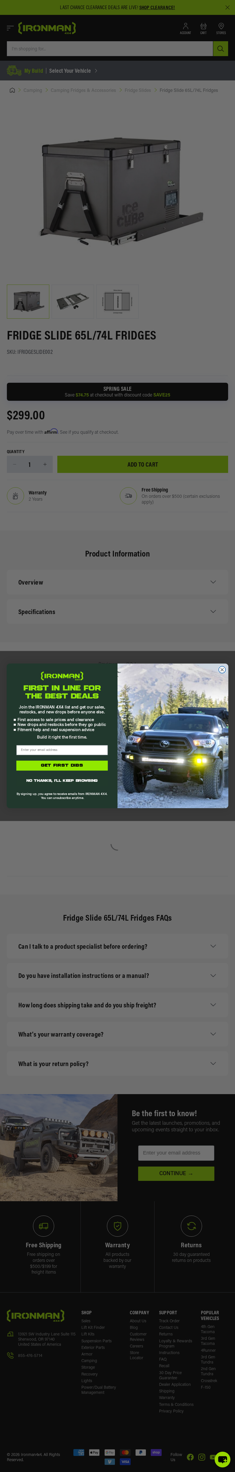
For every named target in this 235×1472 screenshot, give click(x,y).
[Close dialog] (222, 669)
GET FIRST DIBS (62, 765)
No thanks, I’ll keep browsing (62, 782)
